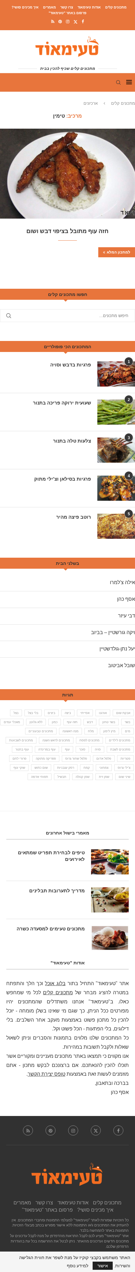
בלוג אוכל (55, 983)
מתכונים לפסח (89, 740)
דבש (90, 722)
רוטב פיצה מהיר (73, 517)
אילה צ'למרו (122, 582)
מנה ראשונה (70, 731)
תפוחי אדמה (39, 776)
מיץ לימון (109, 731)
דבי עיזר (126, 615)
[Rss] (52, 21)
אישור (102, 1265)
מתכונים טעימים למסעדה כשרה (51, 928)
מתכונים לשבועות (21, 740)
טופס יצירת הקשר (46, 1074)
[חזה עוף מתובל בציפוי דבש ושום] (67, 174)
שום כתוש (41, 767)
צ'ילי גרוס (124, 767)
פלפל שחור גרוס (76, 758)
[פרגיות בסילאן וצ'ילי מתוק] (116, 488)
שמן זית (104, 776)
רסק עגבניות (65, 767)
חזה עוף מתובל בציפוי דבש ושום (67, 231)
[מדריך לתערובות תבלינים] (110, 899)
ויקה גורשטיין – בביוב (113, 632)
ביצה (68, 713)
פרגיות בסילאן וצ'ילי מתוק (62, 479)
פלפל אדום (103, 758)
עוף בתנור (22, 749)
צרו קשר (66, 7)
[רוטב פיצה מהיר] (116, 526)
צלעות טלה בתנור (72, 441)
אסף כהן (126, 599)
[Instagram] (67, 21)
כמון (54, 722)
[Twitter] (75, 21)
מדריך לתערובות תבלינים (57, 890)
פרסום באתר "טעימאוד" (67, 13)
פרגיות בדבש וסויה (70, 364)
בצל (16, 713)
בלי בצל (33, 713)
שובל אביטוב (121, 665)
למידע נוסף (77, 1266)
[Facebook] (83, 21)
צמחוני (103, 767)
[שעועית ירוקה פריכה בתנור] (116, 412)
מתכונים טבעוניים (41, 731)
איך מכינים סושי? (25, 7)
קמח (87, 767)
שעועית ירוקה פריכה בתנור (62, 402)
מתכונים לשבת (120, 749)
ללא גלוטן (36, 722)
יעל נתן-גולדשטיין (117, 648)
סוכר (82, 749)
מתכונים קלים (116, 7)
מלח (91, 731)
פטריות (125, 758)
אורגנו (103, 713)
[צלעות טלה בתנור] (116, 450)
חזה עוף (72, 722)
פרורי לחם (19, 758)
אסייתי (84, 713)
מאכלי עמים (12, 722)
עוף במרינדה (47, 749)
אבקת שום (123, 713)
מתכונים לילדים (119, 740)
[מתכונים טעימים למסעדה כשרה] (110, 938)
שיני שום (124, 776)
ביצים (51, 713)
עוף (67, 749)
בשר (127, 722)
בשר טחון (108, 722)
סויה (98, 749)
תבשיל (61, 776)
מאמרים (49, 7)
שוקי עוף (19, 767)
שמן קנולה (82, 776)
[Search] (118, 82)
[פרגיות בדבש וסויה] (116, 374)
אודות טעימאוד (89, 7)
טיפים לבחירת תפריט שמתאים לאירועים (51, 856)
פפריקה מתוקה (46, 758)
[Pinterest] (60, 21)
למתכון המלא (118, 252)
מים (127, 731)
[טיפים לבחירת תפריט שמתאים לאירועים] (110, 861)
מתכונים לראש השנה (56, 740)
